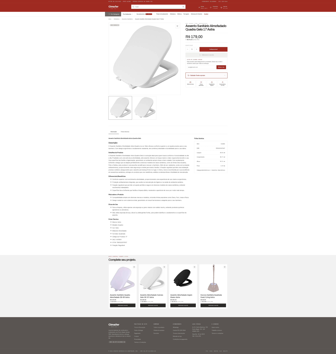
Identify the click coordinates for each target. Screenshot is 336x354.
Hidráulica (173, 14)
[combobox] (158, 7)
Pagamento (137, 333)
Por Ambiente (127, 14)
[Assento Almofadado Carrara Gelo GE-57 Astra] (153, 278)
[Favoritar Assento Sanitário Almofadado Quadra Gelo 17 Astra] (177, 26)
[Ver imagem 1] (120, 108)
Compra (136, 336)
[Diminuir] (187, 49)
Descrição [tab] (114, 131)
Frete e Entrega (138, 330)
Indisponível (213, 49)
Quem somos (215, 327)
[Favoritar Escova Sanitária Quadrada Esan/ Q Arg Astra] (224, 267)
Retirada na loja (177, 336)
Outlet (206, 14)
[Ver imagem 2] (144, 108)
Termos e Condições (140, 342)
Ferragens (186, 14)
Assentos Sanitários (127, 19)
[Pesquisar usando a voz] (183, 7)
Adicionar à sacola (208, 55)
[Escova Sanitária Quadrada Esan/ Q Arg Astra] (213, 278)
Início (109, 19)
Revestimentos (144, 14)
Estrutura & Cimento (196, 14)
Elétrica (179, 14)
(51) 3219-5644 (222, 1)
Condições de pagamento (180, 339)
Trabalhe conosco (217, 330)
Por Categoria (115, 14)
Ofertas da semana (159, 330)
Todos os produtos (159, 327)
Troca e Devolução (139, 327)
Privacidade (137, 339)
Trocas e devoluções (179, 333)
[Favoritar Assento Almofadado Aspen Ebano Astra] (194, 267)
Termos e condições (217, 333)
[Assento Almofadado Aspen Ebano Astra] (183, 278)
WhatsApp (176, 327)
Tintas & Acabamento (162, 14)
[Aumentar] (197, 49)
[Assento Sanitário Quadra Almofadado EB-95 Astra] (123, 278)
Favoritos (156, 333)
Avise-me (221, 67)
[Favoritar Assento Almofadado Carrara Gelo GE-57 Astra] (164, 267)
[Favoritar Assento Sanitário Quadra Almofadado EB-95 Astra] (134, 267)
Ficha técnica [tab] (125, 131)
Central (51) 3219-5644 (179, 330)
